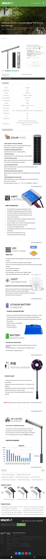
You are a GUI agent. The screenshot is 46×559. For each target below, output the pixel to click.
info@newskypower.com (27, 546)
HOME (2, 536)
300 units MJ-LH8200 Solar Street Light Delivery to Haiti (12, 514)
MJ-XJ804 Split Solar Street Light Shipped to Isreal (33, 510)
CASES (2, 541)
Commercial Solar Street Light (8, 479)
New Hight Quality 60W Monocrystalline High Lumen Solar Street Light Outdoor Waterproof (23, 499)
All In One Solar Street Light (8, 474)
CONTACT (2, 543)
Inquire (34, 62)
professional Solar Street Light (23, 474)
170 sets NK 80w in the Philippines (9, 508)
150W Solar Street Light (37, 479)
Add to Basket (34, 65)
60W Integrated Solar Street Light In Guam (11, 510)
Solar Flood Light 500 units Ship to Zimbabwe (12, 512)
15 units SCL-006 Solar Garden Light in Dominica (33, 512)
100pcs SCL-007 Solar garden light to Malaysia (33, 506)
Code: (3, 76)
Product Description (6, 78)
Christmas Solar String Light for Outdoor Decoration (33, 508)
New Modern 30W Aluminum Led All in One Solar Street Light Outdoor (10, 499)
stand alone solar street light (22, 477)
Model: (3, 74)
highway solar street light (7, 477)
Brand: (23, 74)
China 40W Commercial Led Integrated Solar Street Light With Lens (36, 499)
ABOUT (2, 539)
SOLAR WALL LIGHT (16, 546)
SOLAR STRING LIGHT (16, 538)
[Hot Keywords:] (44, 38)
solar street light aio (35, 477)
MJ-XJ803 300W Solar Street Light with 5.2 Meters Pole (12, 506)
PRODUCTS (3, 537)
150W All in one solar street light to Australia (33, 514)
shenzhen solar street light (23, 479)
